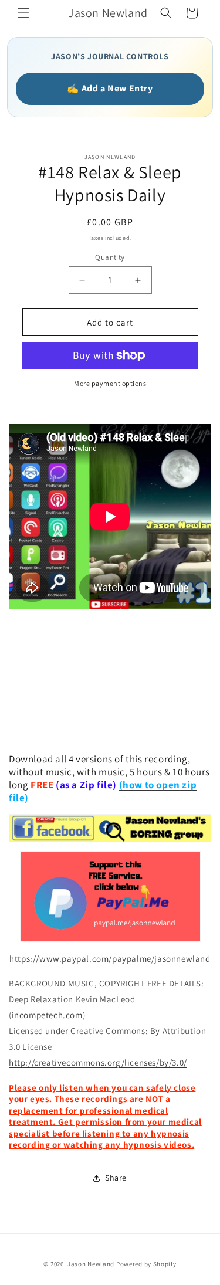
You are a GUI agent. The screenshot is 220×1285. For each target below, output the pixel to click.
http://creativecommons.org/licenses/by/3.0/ (98, 1062)
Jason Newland (90, 1264)
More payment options (110, 383)
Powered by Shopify (146, 1264)
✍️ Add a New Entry (110, 88)
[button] (23, 13)
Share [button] (116, 1177)
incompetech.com (47, 1014)
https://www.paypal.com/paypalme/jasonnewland (109, 958)
